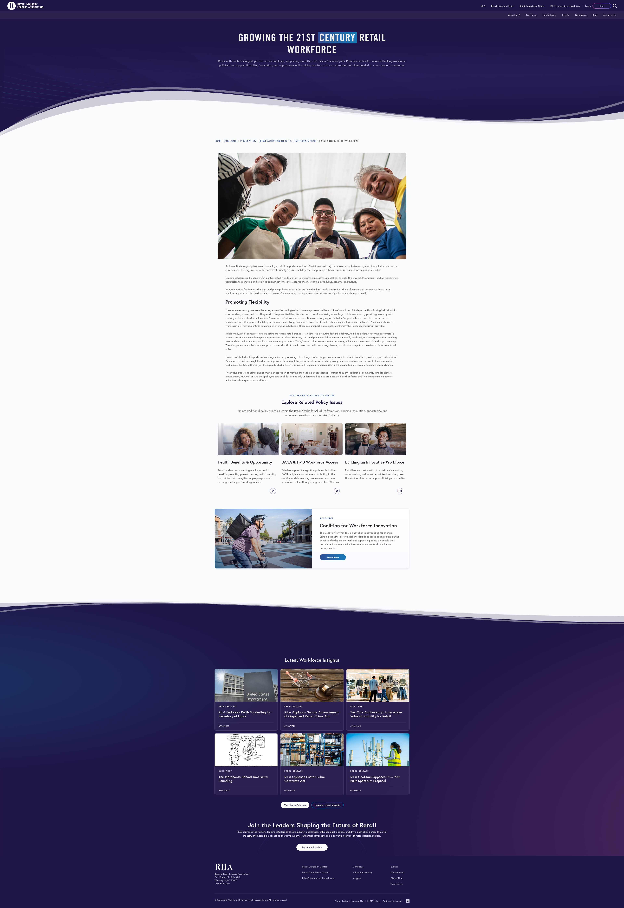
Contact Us (397, 884)
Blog (594, 15)
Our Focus (531, 15)
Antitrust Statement (392, 900)
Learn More (333, 557)
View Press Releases (295, 805)
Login (588, 6)
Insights (357, 878)
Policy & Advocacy (362, 872)
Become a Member (312, 847)
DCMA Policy (373, 900)
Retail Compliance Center (532, 5)
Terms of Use (357, 900)
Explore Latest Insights (327, 805)
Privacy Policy (341, 900)
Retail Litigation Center (502, 5)
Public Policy (549, 15)
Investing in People (306, 141)
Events (565, 15)
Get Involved (610, 15)
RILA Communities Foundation (565, 5)
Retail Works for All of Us (276, 141)
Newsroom (581, 15)
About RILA (514, 15)
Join (602, 6)
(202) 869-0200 (222, 883)
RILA (483, 5)
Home (217, 141)
